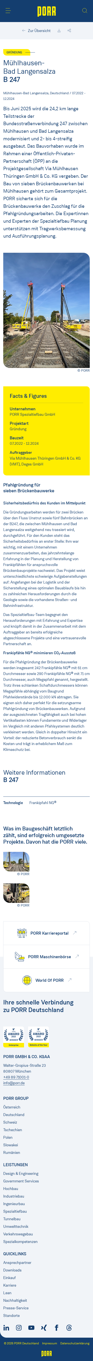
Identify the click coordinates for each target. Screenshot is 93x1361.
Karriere (9, 1285)
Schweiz (10, 1122)
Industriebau (13, 1196)
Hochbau (10, 1188)
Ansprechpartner (17, 1262)
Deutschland (13, 1114)
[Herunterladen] (59, 30)
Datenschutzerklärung (74, 1343)
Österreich (11, 1107)
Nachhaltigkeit (15, 1300)
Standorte (11, 1315)
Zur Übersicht (39, 30)
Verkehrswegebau (18, 1234)
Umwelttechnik (15, 1226)
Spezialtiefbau (15, 1211)
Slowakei (10, 1145)
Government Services (21, 1181)
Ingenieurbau (14, 1203)
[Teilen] (69, 30)
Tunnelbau (12, 1219)
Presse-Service (16, 1308)
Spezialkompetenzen (20, 1241)
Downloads (12, 1270)
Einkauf (9, 1277)
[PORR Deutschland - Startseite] (46, 11)
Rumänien (11, 1152)
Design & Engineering (20, 1173)
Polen (8, 1137)
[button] (8, 11)
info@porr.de (14, 1083)
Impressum (49, 1343)
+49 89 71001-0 (16, 1077)
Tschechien (12, 1130)
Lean (7, 1293)
